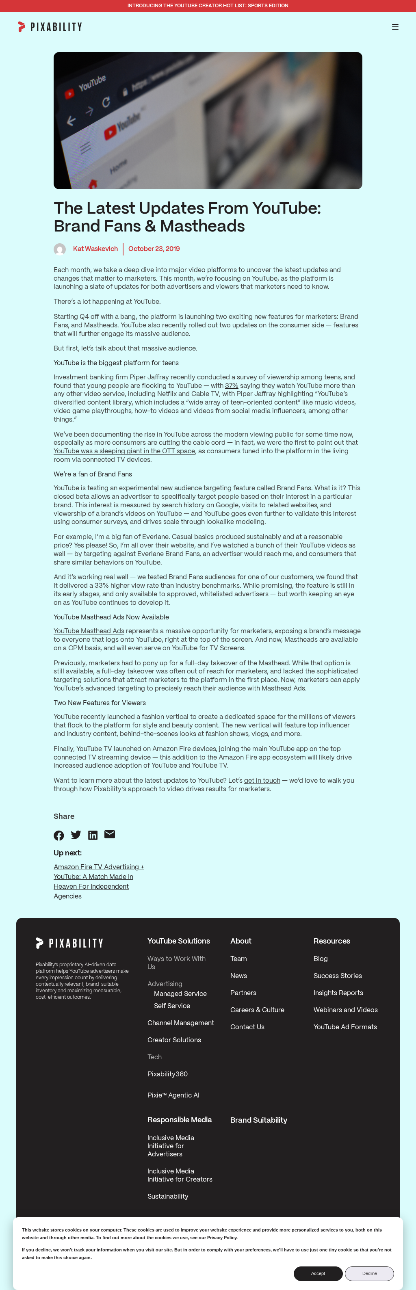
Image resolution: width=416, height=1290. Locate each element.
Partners (243, 993)
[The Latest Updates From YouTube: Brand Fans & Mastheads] (59, 835)
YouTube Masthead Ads (89, 631)
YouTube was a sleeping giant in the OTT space (124, 451)
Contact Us (247, 1027)
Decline (369, 1273)
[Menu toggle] (395, 26)
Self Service (172, 1006)
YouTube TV (94, 749)
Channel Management (180, 1023)
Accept (318, 1273)
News (238, 976)
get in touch (262, 781)
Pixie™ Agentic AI (173, 1096)
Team (238, 959)
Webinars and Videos (346, 1010)
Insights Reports (338, 993)
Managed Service (180, 994)
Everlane (155, 537)
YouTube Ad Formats (345, 1027)
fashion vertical (165, 717)
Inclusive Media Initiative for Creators (179, 1176)
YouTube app (288, 749)
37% (231, 386)
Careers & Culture (257, 1010)
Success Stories (338, 976)
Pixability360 (167, 1074)
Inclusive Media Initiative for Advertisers (170, 1146)
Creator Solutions (174, 1040)
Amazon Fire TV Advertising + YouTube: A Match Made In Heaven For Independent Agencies (99, 882)
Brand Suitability (258, 1120)
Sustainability (167, 1197)
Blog (321, 959)
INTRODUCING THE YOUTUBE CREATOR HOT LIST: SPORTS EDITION (208, 6)
